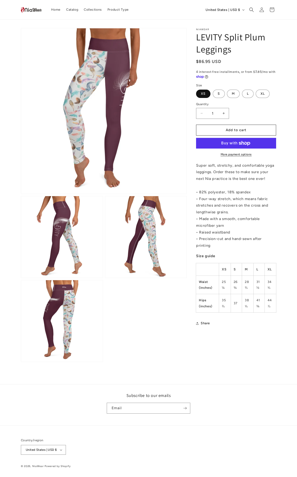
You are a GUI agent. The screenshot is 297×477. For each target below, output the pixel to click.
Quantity (202, 104)
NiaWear (38, 466)
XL (263, 94)
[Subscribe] (185, 408)
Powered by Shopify (58, 466)
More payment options (236, 154)
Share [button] (205, 323)
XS (203, 94)
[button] (251, 10)
